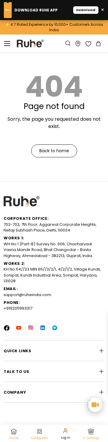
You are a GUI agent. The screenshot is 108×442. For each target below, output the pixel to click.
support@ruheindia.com (27, 295)
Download (85, 10)
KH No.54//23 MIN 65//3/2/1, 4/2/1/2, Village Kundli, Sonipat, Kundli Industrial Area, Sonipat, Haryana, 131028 (52, 275)
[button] (99, 44)
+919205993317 (18, 308)
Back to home (54, 151)
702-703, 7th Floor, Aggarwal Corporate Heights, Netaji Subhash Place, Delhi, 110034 (50, 227)
